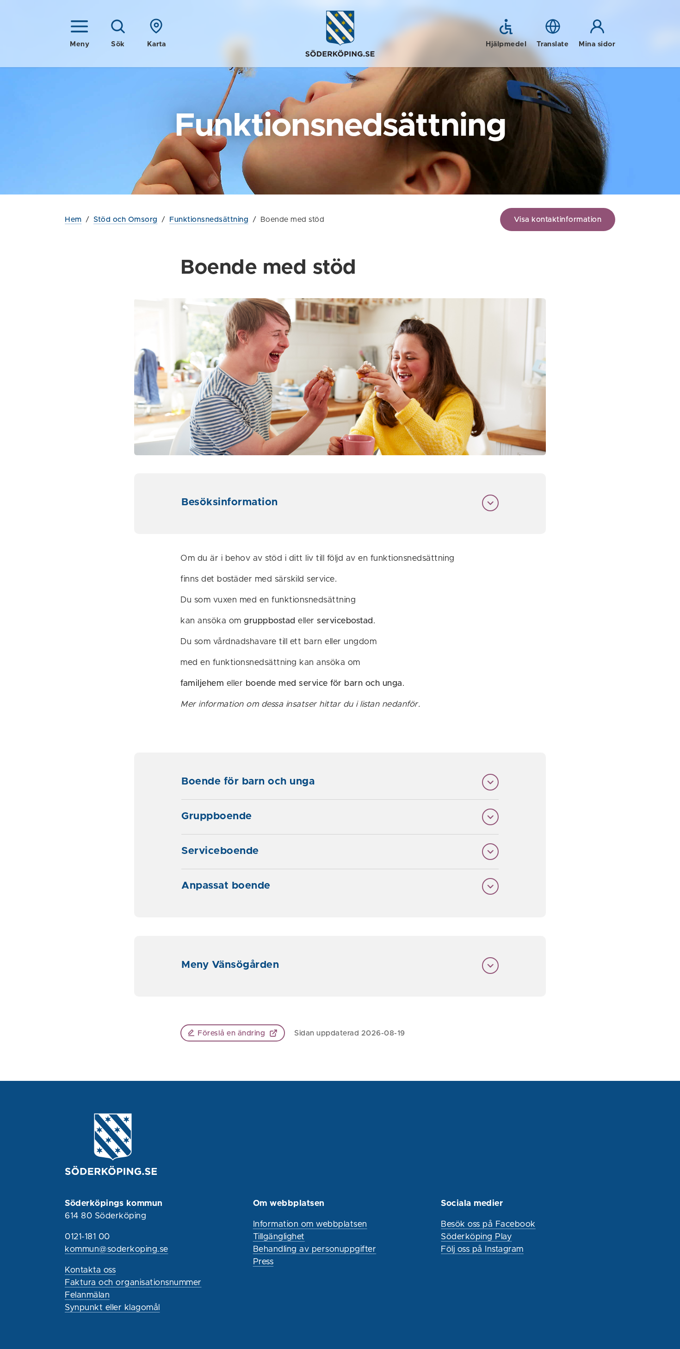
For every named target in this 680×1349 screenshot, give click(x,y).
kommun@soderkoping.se (116, 1249)
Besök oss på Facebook (488, 1224)
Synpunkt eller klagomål (112, 1308)
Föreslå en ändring (231, 1033)
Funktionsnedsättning (208, 219)
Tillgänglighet (279, 1237)
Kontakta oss (90, 1270)
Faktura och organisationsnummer (133, 1283)
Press (263, 1262)
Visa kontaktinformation (558, 219)
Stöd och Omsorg (125, 219)
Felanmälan (87, 1295)
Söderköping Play (476, 1237)
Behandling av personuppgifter (315, 1249)
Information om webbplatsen (310, 1224)
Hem (73, 219)
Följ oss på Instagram (482, 1249)
